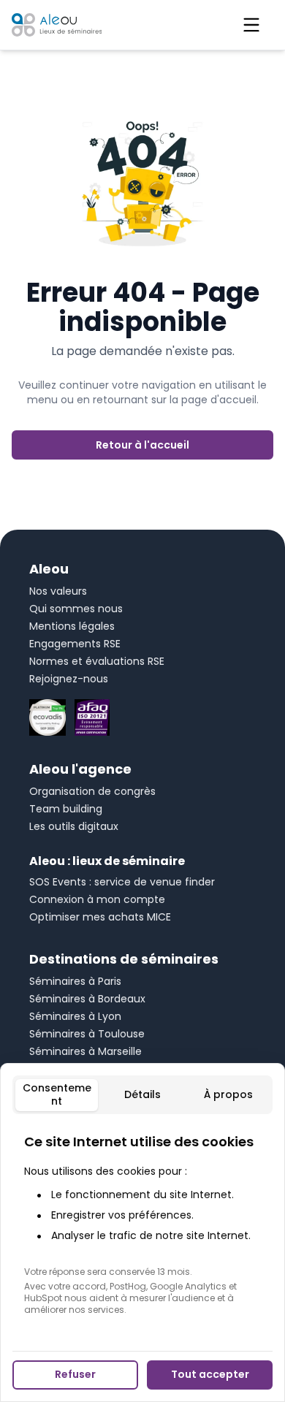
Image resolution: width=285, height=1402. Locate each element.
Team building (65, 808)
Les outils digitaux (73, 826)
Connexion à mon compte (97, 899)
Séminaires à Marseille (85, 1051)
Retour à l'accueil (142, 445)
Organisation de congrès (92, 791)
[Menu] (251, 24)
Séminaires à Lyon (75, 1016)
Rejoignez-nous (68, 678)
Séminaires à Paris (75, 981)
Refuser (75, 1374)
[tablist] (142, 1094)
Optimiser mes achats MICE (100, 917)
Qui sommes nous (76, 608)
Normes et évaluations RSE (96, 661)
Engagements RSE (75, 643)
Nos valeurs (58, 591)
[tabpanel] (142, 1223)
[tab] (56, 1095)
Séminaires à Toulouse (87, 1033)
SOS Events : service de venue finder (122, 882)
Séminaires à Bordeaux (87, 998)
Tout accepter (210, 1374)
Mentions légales (72, 626)
